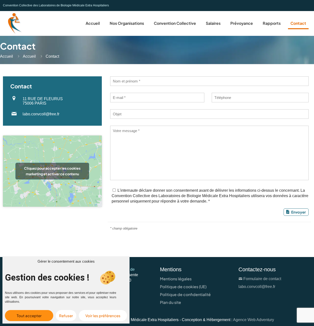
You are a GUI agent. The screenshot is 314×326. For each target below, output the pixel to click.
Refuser (66, 315)
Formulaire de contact (262, 279)
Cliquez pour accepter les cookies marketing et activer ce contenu (52, 171)
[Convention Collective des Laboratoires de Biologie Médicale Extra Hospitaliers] (14, 23)
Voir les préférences (102, 315)
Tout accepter (29, 315)
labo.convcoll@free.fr (41, 114)
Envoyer (298, 212)
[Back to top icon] (290, 316)
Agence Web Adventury (253, 320)
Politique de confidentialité (185, 294)
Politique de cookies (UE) (183, 286)
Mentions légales (176, 278)
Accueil (6, 56)
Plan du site (170, 302)
